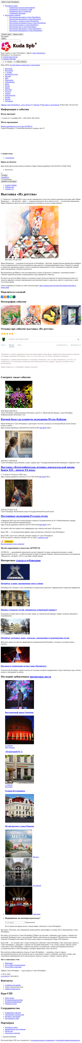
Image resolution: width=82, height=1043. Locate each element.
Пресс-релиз (9, 998)
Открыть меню (6, 34)
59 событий (37, 885)
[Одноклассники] (5, 297)
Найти (4, 38)
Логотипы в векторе (12, 1033)
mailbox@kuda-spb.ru (12, 989)
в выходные (25, 65)
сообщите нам (43, 537)
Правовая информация (13, 1002)
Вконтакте (9, 963)
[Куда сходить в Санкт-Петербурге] (24, 51)
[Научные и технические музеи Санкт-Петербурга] (15, 662)
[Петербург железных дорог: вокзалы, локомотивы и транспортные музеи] (15, 634)
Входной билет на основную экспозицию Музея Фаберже (34, 419)
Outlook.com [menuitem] (9, 187)
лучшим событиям (9, 59)
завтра (18, 65)
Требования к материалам (14, 1015)
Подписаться (30, 922)
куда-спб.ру (5, 976)
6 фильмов (36, 914)
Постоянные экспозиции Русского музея (24, 516)
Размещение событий (13, 1013)
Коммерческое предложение (15, 1029)
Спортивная (9, 158)
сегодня (12, 65)
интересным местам (10, 57)
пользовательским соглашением (42, 1040)
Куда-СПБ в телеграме (13, 967)
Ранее (19, 345)
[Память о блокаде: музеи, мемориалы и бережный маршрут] (15, 606)
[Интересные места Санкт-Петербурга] (18, 857)
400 (42, 477)
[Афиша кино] (18, 914)
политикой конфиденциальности (68, 1040)
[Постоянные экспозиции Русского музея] (41, 493)
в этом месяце (35, 65)
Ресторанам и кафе (12, 1018)
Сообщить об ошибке (13, 985)
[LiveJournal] (14, 297)
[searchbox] (41, 38)
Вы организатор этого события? (12, 544)
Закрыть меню (18, 34)
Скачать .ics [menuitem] (9, 189)
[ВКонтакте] (2, 297)
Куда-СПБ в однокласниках (15, 965)
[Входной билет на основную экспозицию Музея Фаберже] (41, 394)
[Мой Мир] (8, 297)
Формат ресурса (11, 1004)
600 (42, 525)
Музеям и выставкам (12, 1016)
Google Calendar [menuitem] (11, 185)
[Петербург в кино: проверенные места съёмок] (15, 579)
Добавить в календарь (9, 181)
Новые (3, 345)
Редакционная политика (14, 1000)
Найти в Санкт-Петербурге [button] (10, 2)
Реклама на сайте (11, 1027)
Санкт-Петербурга (38, 53)
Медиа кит (9, 1031)
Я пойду (4, 175)
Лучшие (11, 345)
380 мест (36, 857)
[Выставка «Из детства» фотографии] (11, 324)
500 (42, 428)
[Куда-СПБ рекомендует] (18, 885)
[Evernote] (11, 297)
